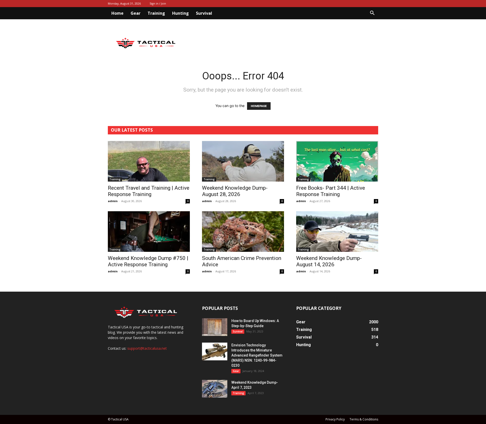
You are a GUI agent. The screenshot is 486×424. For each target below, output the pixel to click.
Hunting (180, 13)
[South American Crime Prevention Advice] (243, 231)
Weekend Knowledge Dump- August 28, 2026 (235, 191)
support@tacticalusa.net (147, 348)
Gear (135, 13)
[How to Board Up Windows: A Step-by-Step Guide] (214, 327)
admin (113, 201)
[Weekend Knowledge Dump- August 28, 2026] (243, 161)
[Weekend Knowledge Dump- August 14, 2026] (337, 231)
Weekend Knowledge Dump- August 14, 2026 (329, 261)
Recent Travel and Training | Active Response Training (148, 191)
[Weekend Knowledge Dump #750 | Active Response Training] (149, 231)
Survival (204, 13)
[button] (372, 13)
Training (156, 13)
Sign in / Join (158, 3)
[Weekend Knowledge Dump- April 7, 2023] (214, 389)
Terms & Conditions (364, 419)
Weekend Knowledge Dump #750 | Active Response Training (148, 261)
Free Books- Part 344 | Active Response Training (330, 191)
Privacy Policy (335, 419)
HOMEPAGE (259, 106)
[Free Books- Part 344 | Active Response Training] (337, 161)
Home (117, 13)
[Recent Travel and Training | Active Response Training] (149, 161)
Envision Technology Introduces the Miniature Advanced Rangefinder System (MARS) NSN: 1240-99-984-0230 (256, 355)
